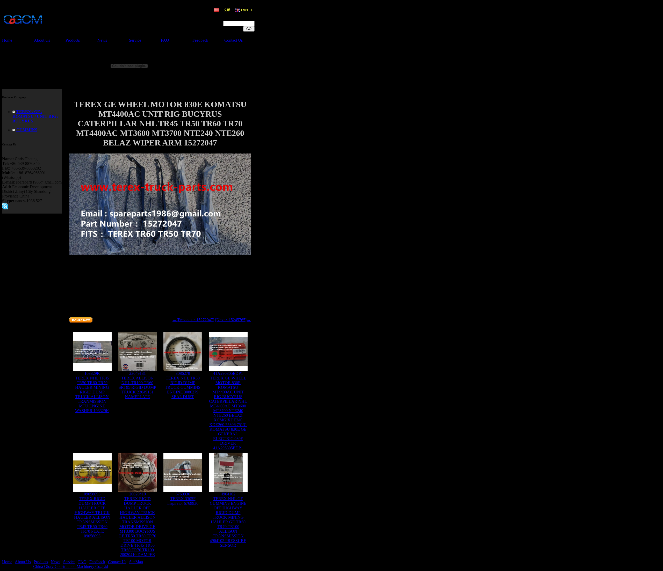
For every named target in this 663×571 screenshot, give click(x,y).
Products (73, 40)
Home (7, 40)
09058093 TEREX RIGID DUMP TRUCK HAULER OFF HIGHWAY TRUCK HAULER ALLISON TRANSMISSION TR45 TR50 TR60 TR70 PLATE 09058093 (92, 515)
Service (135, 40)
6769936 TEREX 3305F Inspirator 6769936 (182, 499)
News (102, 40)
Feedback (200, 40)
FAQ (165, 40)
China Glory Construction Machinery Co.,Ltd (70, 566)
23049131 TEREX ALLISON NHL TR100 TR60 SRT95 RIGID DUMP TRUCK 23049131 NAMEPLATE (137, 385)
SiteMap (136, 562)
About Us (42, 40)
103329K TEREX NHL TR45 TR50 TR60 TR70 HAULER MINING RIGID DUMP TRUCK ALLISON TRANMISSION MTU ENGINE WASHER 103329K (92, 392)
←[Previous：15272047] (193, 320)
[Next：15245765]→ (233, 320)
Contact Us (233, 40)
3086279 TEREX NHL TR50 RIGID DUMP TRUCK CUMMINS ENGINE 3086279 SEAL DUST (182, 385)
